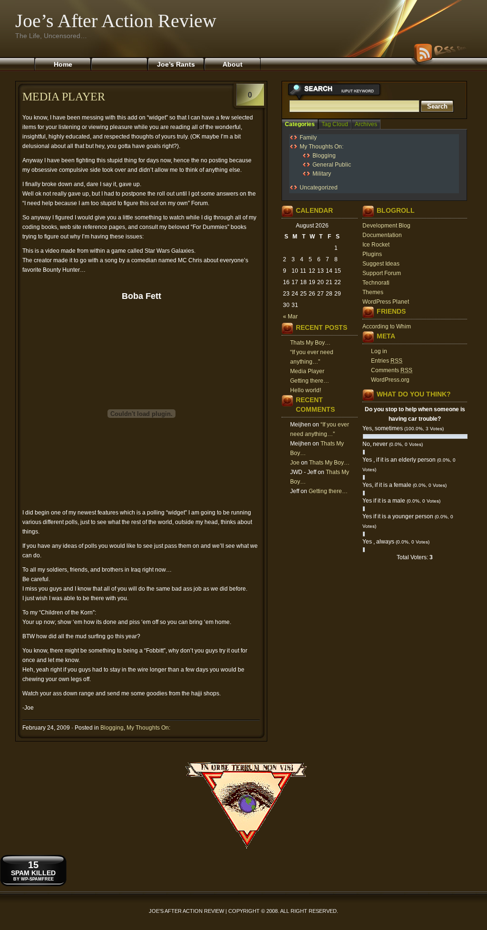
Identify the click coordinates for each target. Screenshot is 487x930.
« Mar (290, 316)
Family (308, 137)
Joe (295, 462)
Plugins (372, 254)
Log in (379, 351)
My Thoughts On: (148, 727)
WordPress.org (390, 379)
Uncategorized (319, 187)
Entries (386, 360)
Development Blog (386, 225)
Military (321, 173)
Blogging (112, 727)
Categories (300, 124)
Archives (366, 124)
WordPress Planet (385, 301)
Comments (391, 370)
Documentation (382, 235)
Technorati (376, 282)
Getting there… (309, 380)
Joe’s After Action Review (115, 20)
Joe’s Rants (176, 64)
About (233, 64)
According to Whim (386, 326)
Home (63, 64)
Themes (372, 292)
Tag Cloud (334, 124)
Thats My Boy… (310, 342)
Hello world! (305, 390)
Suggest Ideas (380, 263)
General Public (331, 164)
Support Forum (381, 273)
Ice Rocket (376, 244)
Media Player (63, 96)
